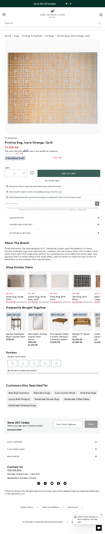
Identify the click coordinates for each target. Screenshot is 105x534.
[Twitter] (66, 483)
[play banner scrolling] (70, 3)
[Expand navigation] (6, 14)
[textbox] (16, 173)
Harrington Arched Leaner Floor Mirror (37, 336)
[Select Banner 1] (68, 3)
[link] (52, 217)
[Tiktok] (46, 483)
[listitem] (18, 392)
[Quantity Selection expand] (24, 173)
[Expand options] (98, 218)
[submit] (100, 23)
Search (9, 23)
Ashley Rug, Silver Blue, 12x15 (37, 298)
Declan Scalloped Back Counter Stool (15, 335)
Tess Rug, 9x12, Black (79, 298)
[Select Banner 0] (66, 3)
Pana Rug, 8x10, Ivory (58, 298)
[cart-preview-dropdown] (101, 14)
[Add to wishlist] (32, 173)
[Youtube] (52, 483)
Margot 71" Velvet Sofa (81, 335)
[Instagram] (39, 483)
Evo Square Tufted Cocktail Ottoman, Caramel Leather (59, 336)
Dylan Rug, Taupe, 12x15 (15, 298)
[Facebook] (59, 483)
